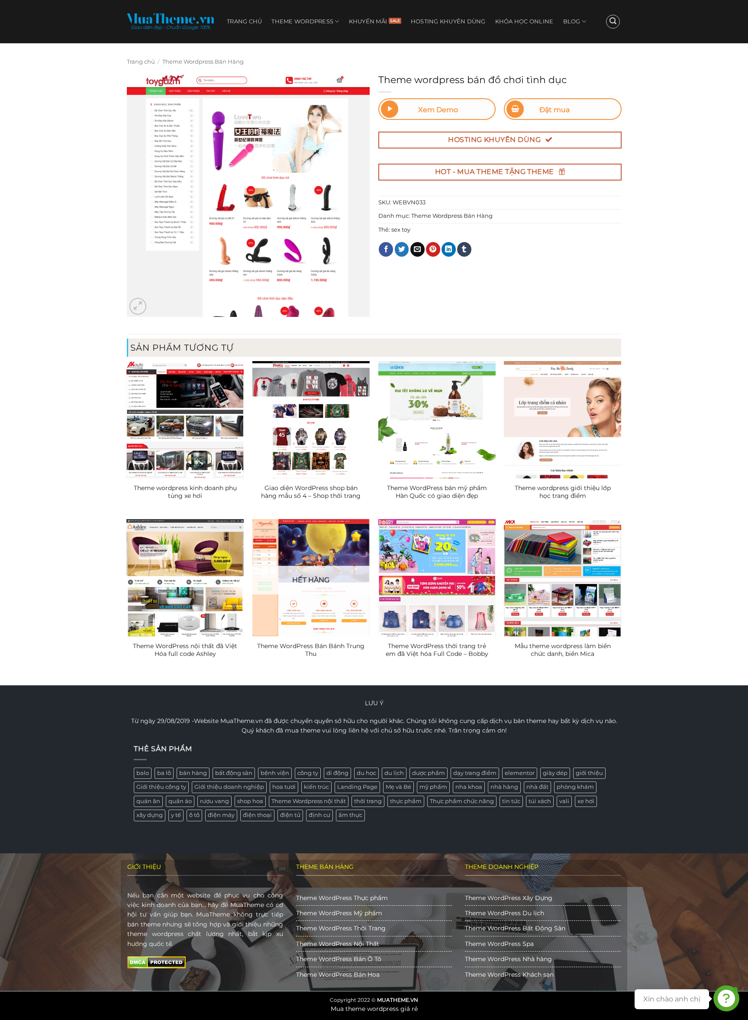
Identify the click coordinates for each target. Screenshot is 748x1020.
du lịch (394, 773)
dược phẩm (428, 773)
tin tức (511, 801)
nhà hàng (504, 787)
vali (564, 801)
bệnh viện (275, 773)
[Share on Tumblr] (464, 249)
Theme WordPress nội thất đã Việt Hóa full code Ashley (185, 650)
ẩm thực (350, 815)
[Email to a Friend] (417, 249)
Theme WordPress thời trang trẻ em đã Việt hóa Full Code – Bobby (437, 650)
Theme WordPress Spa (499, 944)
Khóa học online (524, 21)
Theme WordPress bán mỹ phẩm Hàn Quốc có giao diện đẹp (437, 492)
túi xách (540, 801)
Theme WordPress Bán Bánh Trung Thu (310, 650)
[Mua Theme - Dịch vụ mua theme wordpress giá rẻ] (170, 21)
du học (366, 773)
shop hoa (250, 801)
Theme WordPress (302, 21)
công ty (307, 773)
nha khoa (468, 787)
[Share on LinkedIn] (449, 249)
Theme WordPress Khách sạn (509, 974)
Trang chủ (244, 21)
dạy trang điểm (475, 773)
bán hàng (193, 773)
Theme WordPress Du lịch (504, 913)
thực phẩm (406, 801)
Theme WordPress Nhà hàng (508, 959)
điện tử (290, 815)
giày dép (555, 773)
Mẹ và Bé (398, 787)
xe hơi (585, 801)
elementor (520, 773)
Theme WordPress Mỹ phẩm (339, 913)
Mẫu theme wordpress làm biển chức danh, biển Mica (563, 650)
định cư (319, 815)
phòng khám (575, 787)
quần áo (180, 801)
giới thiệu (589, 773)
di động (337, 773)
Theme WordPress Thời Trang (341, 928)
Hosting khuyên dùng (448, 21)
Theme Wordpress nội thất (308, 801)
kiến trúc (316, 787)
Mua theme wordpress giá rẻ (374, 1009)
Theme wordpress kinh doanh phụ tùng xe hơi (185, 492)
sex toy (400, 229)
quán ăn (148, 801)
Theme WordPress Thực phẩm (342, 898)
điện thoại (257, 815)
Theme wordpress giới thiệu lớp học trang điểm (563, 492)
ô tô (194, 815)
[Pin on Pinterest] (433, 249)
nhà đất (537, 787)
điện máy (221, 815)
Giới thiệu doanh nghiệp (229, 787)
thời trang (368, 801)
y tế (176, 815)
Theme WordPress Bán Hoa (338, 974)
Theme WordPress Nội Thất (337, 944)
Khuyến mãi (368, 21)
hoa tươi (284, 787)
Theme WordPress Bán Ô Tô (338, 959)
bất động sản (233, 773)
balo (142, 773)
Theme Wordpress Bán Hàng (203, 61)
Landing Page (357, 787)
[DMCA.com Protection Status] (156, 962)
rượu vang (214, 801)
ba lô (164, 773)
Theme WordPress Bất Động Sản (515, 928)
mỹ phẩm (433, 787)
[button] (613, 22)
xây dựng (149, 815)
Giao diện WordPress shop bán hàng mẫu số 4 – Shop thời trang (311, 492)
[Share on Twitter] (402, 249)
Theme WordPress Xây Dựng (508, 898)
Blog (571, 21)
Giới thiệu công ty (161, 787)
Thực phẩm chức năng (462, 801)
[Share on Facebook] (386, 249)
